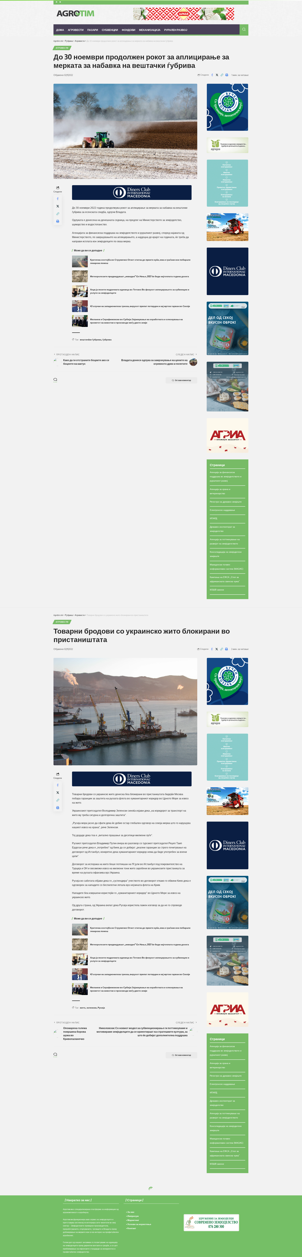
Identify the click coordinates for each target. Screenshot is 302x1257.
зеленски (92, 1007)
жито (82, 1007)
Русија (101, 1007)
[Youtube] (60, 1)
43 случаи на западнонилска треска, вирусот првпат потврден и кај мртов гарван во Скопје (140, 306)
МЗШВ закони (217, 589)
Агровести (62, 48)
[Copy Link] (222, 74)
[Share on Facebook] (212, 74)
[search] (244, 29)
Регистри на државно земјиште (226, 501)
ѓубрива (107, 339)
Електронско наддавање (222, 510)
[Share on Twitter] (217, 74)
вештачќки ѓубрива (90, 339)
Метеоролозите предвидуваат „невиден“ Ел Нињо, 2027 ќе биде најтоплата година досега (139, 276)
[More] (226, 1223)
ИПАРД (213, 518)
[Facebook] (56, 1)
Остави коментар (183, 380)
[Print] (226, 74)
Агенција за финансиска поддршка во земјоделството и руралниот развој (225, 476)
